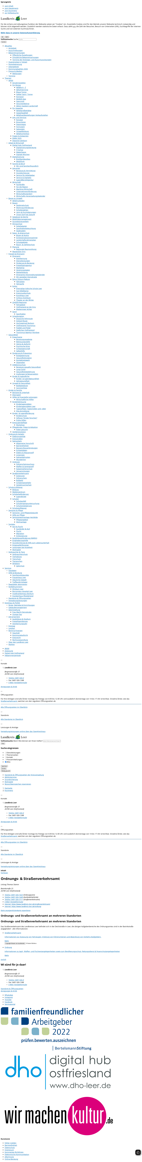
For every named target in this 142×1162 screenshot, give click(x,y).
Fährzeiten (20, 281)
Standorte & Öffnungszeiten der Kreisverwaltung (24, 775)
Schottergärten (22, 210)
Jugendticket (21, 496)
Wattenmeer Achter (24, 309)
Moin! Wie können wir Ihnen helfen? (28, 741)
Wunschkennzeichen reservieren (18, 784)
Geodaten (12, 570)
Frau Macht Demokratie (21, 612)
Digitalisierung (18, 157)
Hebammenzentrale (13, 655)
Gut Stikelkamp (22, 291)
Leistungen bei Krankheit (22, 547)
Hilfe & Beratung (15, 573)
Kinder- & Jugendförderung (23, 413)
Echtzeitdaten (21, 450)
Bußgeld (19, 480)
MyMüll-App (21, 99)
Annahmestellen (19, 83)
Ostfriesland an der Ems (26, 307)
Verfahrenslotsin (19, 432)
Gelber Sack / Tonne (24, 94)
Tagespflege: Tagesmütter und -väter (31, 409)
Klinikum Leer (17, 589)
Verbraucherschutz (20, 554)
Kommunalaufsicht (20, 635)
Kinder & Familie (15, 390)
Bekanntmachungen (17, 53)
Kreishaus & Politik (12, 603)
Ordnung (16, 462)
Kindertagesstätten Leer (25, 406)
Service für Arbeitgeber (25, 175)
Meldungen (17, 73)
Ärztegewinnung (22, 355)
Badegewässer (22, 385)
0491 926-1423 (14, 895)
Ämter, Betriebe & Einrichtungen (22, 605)
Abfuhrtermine (22, 90)
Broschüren (21, 122)
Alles (8, 762)
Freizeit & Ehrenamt (16, 254)
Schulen (15, 499)
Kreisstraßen (17, 439)
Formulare (20, 127)
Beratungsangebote (24, 339)
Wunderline (21, 459)
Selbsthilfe (20, 351)
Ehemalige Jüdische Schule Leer (29, 288)
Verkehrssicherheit (23, 485)
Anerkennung (21, 258)
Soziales (12, 524)
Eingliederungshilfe (20, 540)
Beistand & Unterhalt (20, 392)
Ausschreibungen (16, 50)
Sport (14, 311)
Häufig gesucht (6, 771)
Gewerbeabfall (22, 113)
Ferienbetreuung (15, 64)
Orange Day (17, 614)
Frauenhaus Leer (19, 577)
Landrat (12, 628)
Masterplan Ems (19, 251)
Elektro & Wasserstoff (25, 452)
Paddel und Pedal (23, 328)
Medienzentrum (18, 492)
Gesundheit (13, 335)
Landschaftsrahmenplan (26, 240)
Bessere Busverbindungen (27, 448)
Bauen (15, 203)
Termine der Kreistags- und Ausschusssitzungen (31, 60)
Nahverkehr (17, 441)
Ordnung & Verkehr (16, 434)
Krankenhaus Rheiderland (22, 596)
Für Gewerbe (17, 108)
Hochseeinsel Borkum (25, 323)
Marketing (20, 268)
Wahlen (12, 644)
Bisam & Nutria (22, 235)
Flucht (18, 531)
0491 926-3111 (14, 899)
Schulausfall (21, 501)
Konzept (19, 120)
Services (8, 568)
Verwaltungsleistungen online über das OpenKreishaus (23, 731)
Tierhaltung (17, 556)
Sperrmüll (20, 101)
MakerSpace (21, 152)
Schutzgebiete (22, 242)
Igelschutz (20, 566)
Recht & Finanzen (16, 630)
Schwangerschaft (23, 348)
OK (2, 37)
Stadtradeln (21, 231)
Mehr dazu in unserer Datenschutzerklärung (20, 33)
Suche (15, 39)
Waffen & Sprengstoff (25, 466)
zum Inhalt (9, 6)
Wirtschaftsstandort (24, 194)
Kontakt (10, 757)
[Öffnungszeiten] (1, 691)
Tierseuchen (17, 561)
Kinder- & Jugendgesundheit (27, 379)
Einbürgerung (21, 536)
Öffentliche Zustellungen (22, 55)
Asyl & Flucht (17, 526)
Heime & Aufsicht (23, 344)
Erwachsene (17, 337)
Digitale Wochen (23, 154)
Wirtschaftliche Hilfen (25, 399)
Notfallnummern (15, 587)
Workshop (20, 425)
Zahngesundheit (22, 381)
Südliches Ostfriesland (25, 330)
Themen (8, 78)
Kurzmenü (9, 790)
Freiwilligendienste (20, 621)
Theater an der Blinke (25, 300)
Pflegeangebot (22, 519)
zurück (3, 959)
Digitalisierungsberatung (26, 147)
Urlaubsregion (18, 316)
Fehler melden (10, 1143)
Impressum (9, 1150)
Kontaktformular (18, 682)
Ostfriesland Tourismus (25, 325)
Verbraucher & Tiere (17, 552)
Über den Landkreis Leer (18, 642)
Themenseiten (12, 755)
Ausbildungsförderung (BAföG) (24, 538)
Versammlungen (23, 471)
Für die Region (22, 187)
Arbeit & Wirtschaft (16, 143)
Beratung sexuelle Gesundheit (28, 367)
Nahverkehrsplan (23, 457)
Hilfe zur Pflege (18, 515)
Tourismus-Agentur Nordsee (27, 332)
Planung (15, 247)
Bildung (15, 489)
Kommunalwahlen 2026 (18, 69)
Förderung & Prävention (22, 353)
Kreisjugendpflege (19, 422)
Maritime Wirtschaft (24, 189)
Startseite (8, 788)
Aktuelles (8, 46)
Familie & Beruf (18, 164)
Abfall (11, 80)
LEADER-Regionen (19, 302)
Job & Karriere (14, 617)
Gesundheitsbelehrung (25, 372)
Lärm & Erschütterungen (26, 212)
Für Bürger (16, 85)
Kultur (14, 286)
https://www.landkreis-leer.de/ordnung (23, 906)
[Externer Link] (59, 1136)
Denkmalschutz (22, 205)
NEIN (6, 37)
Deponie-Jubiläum (19, 140)
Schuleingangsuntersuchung (27, 503)
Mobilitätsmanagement (21, 219)
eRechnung (9, 1157)
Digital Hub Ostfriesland (22, 145)
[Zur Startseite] (14, 738)
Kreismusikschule (23, 293)
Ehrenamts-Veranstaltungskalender (30, 275)
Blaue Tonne (21, 92)
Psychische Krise (23, 346)
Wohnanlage (21, 522)
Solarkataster (21, 226)
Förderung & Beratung (25, 263)
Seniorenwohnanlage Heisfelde (25, 517)
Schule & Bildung (15, 487)
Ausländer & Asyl (23, 529)
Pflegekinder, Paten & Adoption (25, 427)
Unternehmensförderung (26, 191)
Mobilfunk (20, 161)
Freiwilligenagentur (24, 265)
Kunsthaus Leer (22, 295)
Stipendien (20, 362)
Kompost (20, 97)
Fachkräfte (20, 184)
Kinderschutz (21, 415)
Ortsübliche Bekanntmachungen (25, 57)
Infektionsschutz (19, 365)
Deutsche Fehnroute (24, 318)
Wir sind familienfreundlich (27, 166)
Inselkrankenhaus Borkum (23, 593)
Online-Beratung (11, 1159)
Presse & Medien (15, 71)
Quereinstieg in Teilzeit (18, 62)
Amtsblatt (12, 48)
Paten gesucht (22, 429)
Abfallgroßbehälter (23, 110)
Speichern (4, 766)
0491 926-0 (16, 678)
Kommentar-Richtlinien (14, 1152)
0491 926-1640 (14, 897)
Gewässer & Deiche (20, 217)
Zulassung (20, 476)
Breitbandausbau (23, 159)
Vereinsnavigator (23, 270)
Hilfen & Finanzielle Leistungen (24, 397)
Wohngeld (16, 550)
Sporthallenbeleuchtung (26, 228)
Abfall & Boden (18, 201)
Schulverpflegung (19, 508)
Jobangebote (14, 66)
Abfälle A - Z (21, 87)
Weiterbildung (22, 272)
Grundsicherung (22, 173)
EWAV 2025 (16, 138)
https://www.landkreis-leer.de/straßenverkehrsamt (27, 904)
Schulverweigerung (24, 506)
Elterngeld (16, 395)
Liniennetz (20, 455)
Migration (20, 533)
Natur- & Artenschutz (20, 233)
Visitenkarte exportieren (21, 910)
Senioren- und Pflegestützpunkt (25, 513)
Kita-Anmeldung (22, 411)
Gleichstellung (14, 610)
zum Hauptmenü (11, 8)
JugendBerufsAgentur (25, 180)
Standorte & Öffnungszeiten (20, 598)
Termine (12, 76)
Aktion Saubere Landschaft (27, 106)
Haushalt (16, 633)
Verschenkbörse (22, 103)
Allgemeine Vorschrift (25, 443)
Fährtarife (20, 284)
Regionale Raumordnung (26, 249)
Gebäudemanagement (18, 607)
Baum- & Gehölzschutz (25, 244)
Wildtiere (16, 563)
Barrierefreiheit (22, 446)
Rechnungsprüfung (20, 640)
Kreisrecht (16, 637)
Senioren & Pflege (16, 510)
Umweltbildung (22, 131)
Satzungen (20, 129)
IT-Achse (19, 150)
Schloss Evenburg (23, 298)
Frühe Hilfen (21, 420)
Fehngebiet (20, 305)
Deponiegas (21, 124)
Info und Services (19, 117)
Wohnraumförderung (25, 207)
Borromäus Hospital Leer (22, 591)
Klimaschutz (17, 224)
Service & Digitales (23, 177)
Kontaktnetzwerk (23, 360)
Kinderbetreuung (19, 402)
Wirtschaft (16, 182)
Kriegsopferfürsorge (20, 545)
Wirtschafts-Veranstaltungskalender (30, 196)
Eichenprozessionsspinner (27, 238)
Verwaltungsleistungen (18, 600)
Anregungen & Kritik (9, 686)
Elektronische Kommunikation (17, 1154)
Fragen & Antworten (20, 136)
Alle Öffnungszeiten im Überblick (14, 707)
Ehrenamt (16, 256)
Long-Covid (20, 369)
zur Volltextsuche (12, 13)
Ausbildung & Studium (21, 619)
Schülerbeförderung (20, 494)
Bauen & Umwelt (15, 198)
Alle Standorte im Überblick (12, 719)
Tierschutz (16, 559)
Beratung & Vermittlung (25, 170)
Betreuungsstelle (23, 342)
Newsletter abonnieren (18, 584)
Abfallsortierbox (22, 134)
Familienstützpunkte (20, 575)
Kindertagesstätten (23, 404)
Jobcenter (16, 168)
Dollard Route (21, 321)
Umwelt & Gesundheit (21, 383)
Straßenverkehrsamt (20, 473)
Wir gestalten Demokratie (26, 277)
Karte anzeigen (6, 910)
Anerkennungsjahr (19, 624)
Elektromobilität (18, 436)
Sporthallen (21, 314)
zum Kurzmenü (11, 10)
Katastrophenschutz (24, 469)
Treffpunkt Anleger (19, 582)
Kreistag (12, 626)
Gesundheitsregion (24, 358)
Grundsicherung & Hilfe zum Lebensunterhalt (30, 543)
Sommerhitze (21, 388)
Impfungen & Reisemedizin (27, 374)
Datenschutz (10, 1147)
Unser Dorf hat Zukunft (25, 214)
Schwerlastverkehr (23, 483)
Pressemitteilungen (14, 759)
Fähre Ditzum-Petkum (21, 279)
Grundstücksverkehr (20, 221)
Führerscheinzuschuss (25, 464)
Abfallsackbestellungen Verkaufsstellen (32, 115)
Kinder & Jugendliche (20, 376)
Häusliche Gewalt (19, 580)
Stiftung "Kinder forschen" (26, 418)
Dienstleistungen (23, 261)
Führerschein (21, 478)
